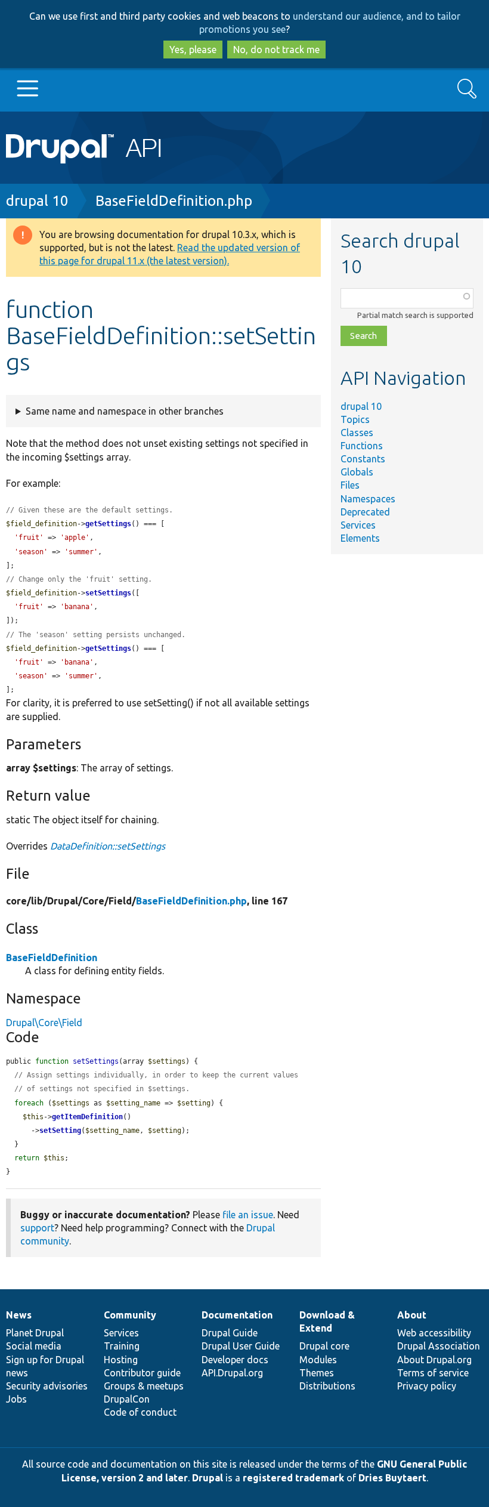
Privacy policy (426, 1386)
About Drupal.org (434, 1359)
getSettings (108, 524)
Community (130, 1315)
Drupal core (324, 1346)
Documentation (237, 1315)
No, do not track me (276, 49)
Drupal (207, 1477)
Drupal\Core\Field (44, 1022)
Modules (318, 1359)
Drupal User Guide (241, 1346)
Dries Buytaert (392, 1477)
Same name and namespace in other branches (125, 411)
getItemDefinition (87, 1117)
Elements (360, 538)
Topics (355, 419)
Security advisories (47, 1386)
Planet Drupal (35, 1332)
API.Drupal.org (232, 1372)
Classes (357, 432)
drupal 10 (37, 201)
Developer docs (235, 1359)
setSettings (108, 593)
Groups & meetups (144, 1386)
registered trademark (293, 1477)
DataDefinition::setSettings (107, 846)
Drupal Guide (230, 1332)
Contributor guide (142, 1372)
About (411, 1315)
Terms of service (433, 1372)
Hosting (121, 1359)
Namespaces (368, 498)
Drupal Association (438, 1346)
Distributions (327, 1386)
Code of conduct (140, 1412)
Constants (363, 458)
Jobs (16, 1399)
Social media (33, 1346)
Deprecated (365, 512)
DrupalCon (127, 1399)
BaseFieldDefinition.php (173, 201)
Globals (357, 472)
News (19, 1315)
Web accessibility (434, 1332)
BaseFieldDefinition (51, 957)
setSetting (60, 1130)
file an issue (247, 1214)
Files (350, 485)
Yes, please (192, 49)
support (37, 1227)
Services (358, 525)
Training (122, 1346)
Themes (316, 1372)
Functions (362, 445)
